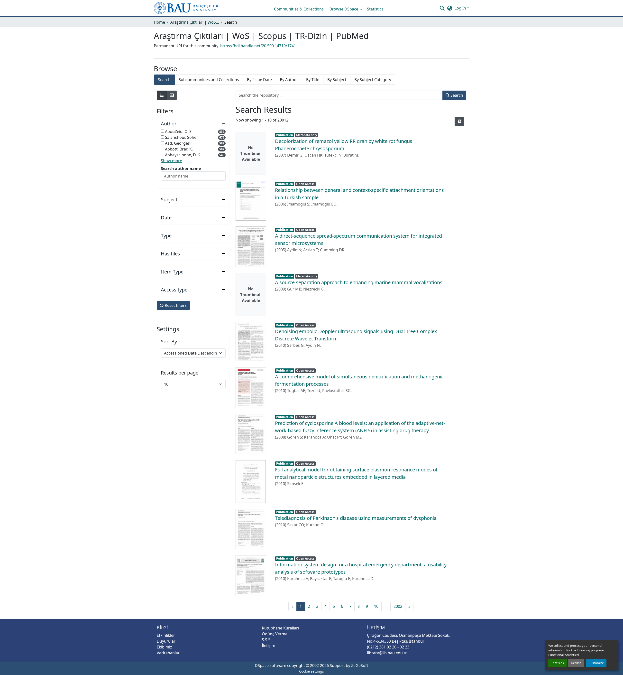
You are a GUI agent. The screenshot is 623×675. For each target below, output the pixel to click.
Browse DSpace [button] (344, 9)
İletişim (268, 645)
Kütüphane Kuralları (280, 628)
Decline (576, 663)
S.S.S (266, 639)
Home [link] (159, 22)
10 (376, 606)
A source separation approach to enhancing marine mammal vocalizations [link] (358, 282)
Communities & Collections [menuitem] (299, 9)
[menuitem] (345, 9)
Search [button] (456, 95)
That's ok (557, 663)
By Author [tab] (289, 79)
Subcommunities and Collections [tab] (209, 79)
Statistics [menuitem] (375, 9)
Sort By (169, 342)
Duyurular (166, 641)
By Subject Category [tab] (372, 79)
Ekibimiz (164, 647)
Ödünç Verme (274, 634)
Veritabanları (169, 653)
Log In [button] (461, 8)
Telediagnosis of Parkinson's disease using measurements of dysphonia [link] (356, 518)
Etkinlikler (166, 635)
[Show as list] (162, 95)
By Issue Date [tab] (259, 79)
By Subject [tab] (336, 79)
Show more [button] (171, 160)
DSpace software (270, 665)
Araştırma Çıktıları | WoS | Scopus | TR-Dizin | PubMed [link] (194, 22)
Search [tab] (164, 79)
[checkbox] (162, 131)
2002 (398, 606)
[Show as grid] (172, 95)
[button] (186, 8)
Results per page (179, 373)
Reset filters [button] (175, 305)
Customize (596, 663)
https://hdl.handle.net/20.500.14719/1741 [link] (258, 45)
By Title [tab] (312, 79)
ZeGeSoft (359, 665)
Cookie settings (311, 671)
